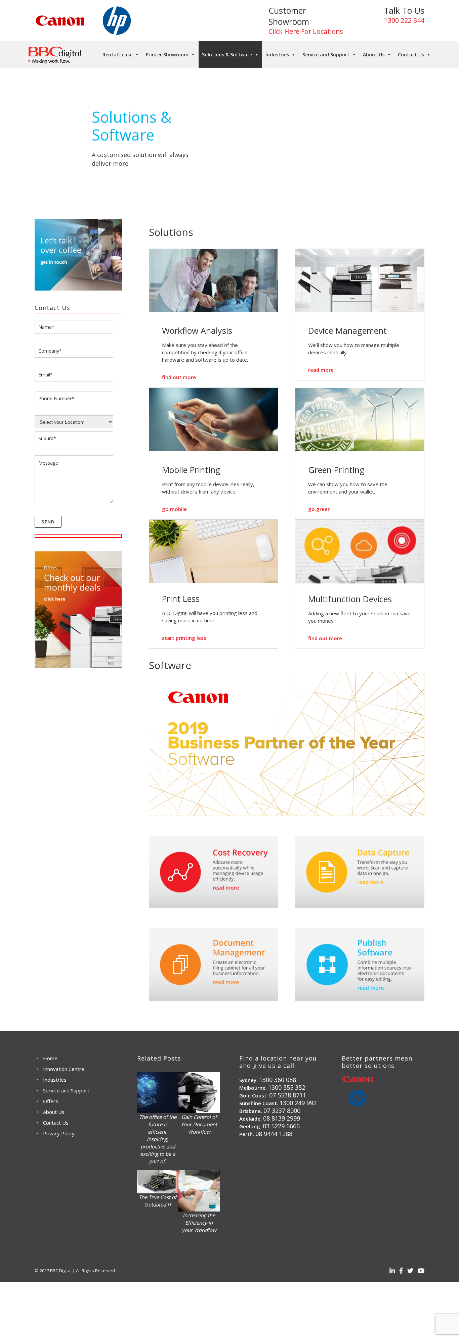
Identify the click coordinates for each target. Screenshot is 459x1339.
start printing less (184, 637)
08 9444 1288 (273, 1134)
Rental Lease (117, 54)
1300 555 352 (286, 1087)
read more (321, 369)
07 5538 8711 (287, 1095)
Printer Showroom (167, 54)
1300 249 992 (298, 1103)
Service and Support (325, 54)
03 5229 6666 (281, 1126)
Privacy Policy (59, 1133)
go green (319, 509)
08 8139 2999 (281, 1118)
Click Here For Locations (305, 31)
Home (50, 1058)
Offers (50, 1101)
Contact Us (411, 54)
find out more (179, 377)
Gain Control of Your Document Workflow (199, 1124)
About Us (373, 54)
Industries (277, 54)
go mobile (174, 509)
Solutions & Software (227, 54)
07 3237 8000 (281, 1110)
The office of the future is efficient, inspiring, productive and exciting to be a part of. (157, 1139)
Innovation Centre (63, 1069)
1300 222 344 (404, 20)
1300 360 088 (277, 1080)
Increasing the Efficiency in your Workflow (199, 1222)
